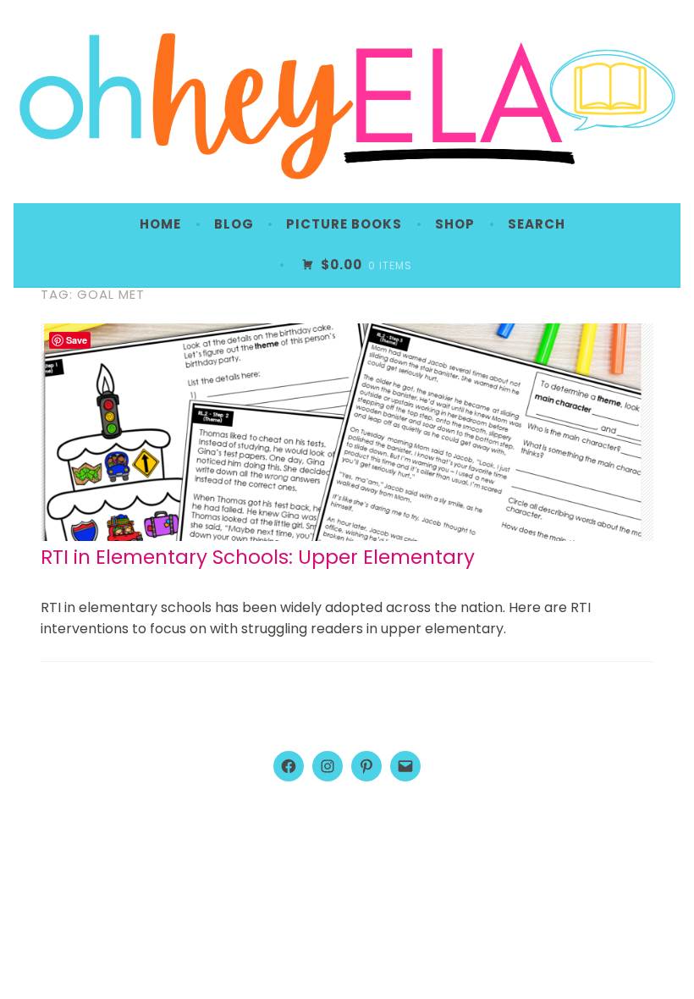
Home (160, 224)
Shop (455, 224)
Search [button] (536, 224)
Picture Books (344, 224)
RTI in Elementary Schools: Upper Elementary (258, 557)
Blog (234, 224)
